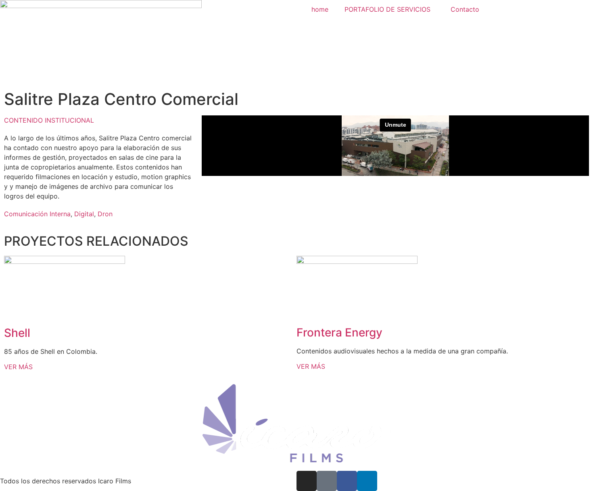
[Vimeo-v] (327, 481)
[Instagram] (306, 481)
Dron (105, 214)
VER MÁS (18, 367)
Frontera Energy (339, 332)
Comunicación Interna (37, 214)
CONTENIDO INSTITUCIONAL (49, 120)
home (319, 9)
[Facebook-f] (347, 481)
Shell (17, 333)
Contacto (465, 9)
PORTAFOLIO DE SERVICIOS (387, 9)
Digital (84, 214)
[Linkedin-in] (367, 481)
